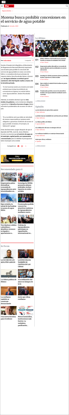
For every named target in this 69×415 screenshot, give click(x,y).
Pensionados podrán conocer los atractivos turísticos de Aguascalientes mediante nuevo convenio (53, 92)
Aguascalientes (6, 11)
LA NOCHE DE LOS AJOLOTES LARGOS (8, 261)
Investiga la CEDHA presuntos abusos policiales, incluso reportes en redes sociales (54, 76)
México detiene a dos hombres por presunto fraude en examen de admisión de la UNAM (53, 59)
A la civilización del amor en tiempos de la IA (25, 282)
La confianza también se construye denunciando (6, 300)
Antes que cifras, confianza (24, 298)
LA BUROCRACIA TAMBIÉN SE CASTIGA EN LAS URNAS (24, 263)
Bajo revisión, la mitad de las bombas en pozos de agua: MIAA (53, 84)
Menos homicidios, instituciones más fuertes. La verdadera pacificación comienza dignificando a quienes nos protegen (25, 321)
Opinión (39, 141)
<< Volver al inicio (40, 101)
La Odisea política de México (8, 281)
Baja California (41, 112)
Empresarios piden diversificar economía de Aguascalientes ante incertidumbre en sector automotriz (53, 68)
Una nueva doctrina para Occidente (8, 318)
